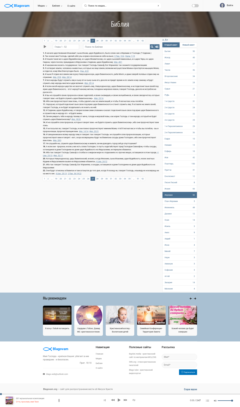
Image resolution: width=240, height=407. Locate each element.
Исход (180, 57)
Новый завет (188, 45)
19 (56, 41)
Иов (180, 157)
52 (143, 41)
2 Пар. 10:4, (119, 56)
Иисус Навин (180, 82)
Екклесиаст (180, 176)
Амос (180, 232)
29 (102, 41)
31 (111, 41)
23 (74, 41)
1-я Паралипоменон (180, 126)
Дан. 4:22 (84, 71)
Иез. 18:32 (76, 119)
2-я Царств (180, 107)
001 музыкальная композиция (30, 398)
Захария (180, 282)
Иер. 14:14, (84, 131)
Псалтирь (180, 164)
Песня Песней (180, 182)
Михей (180, 251)
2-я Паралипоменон (180, 132)
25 (83, 41)
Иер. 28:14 (67, 77)
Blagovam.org (50, 389)
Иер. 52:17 (58, 155)
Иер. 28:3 (57, 140)
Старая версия (190, 389)
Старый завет (170, 45)
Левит (180, 64)
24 (79, 41)
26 (88, 41)
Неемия (180, 145)
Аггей (180, 276)
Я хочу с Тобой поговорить (57, 328)
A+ (166, 39)
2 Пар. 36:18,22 (74, 173)
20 (61, 41)
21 (65, 41)
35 (129, 41)
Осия (180, 220)
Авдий (180, 239)
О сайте (71, 6)
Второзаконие (180, 76)
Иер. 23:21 (94, 131)
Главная (99, 354)
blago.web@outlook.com (57, 374)
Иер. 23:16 (98, 98)
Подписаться (189, 372)
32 (116, 41)
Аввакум (180, 264)
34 (125, 41)
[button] (104, 400)
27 (93, 41)
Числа (180, 70)
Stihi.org (132, 362)
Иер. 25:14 (89, 83)
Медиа (41, 5)
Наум (180, 257)
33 (120, 41)
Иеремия (180, 195)
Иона (180, 245)
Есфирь (180, 151)
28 (97, 41)
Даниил (180, 214)
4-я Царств (180, 120)
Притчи (180, 170)
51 (138, 41)
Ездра (180, 139)
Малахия (180, 289)
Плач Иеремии (180, 201)
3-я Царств (180, 114)
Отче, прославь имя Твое (27, 402)
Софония (180, 270)
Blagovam (21, 6)
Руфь (180, 95)
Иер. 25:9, (57, 77)
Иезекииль (180, 207)
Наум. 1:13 (130, 56)
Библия (56, 5)
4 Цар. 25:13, (61, 173)
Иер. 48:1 (118, 62)
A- (163, 40)
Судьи (180, 89)
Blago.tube (133, 370)
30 (106, 41)
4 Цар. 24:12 (101, 161)
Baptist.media (135, 354)
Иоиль (180, 226)
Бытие (180, 51)
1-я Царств (180, 101)
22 (70, 41)
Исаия (180, 189)
